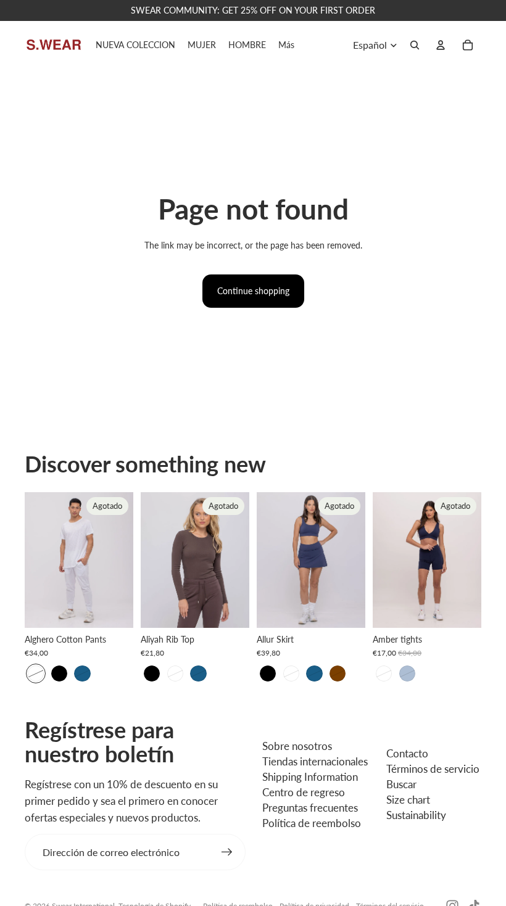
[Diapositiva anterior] (34, 560)
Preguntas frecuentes (310, 807)
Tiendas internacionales (315, 761)
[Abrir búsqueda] (414, 45)
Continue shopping (253, 291)
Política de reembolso (311, 823)
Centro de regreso (303, 792)
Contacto (407, 753)
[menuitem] (286, 45)
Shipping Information (310, 776)
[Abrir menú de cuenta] (440, 45)
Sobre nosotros (297, 745)
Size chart (408, 799)
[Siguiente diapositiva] (123, 560)
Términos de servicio (432, 768)
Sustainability (416, 815)
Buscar (401, 784)
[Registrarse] (227, 852)
